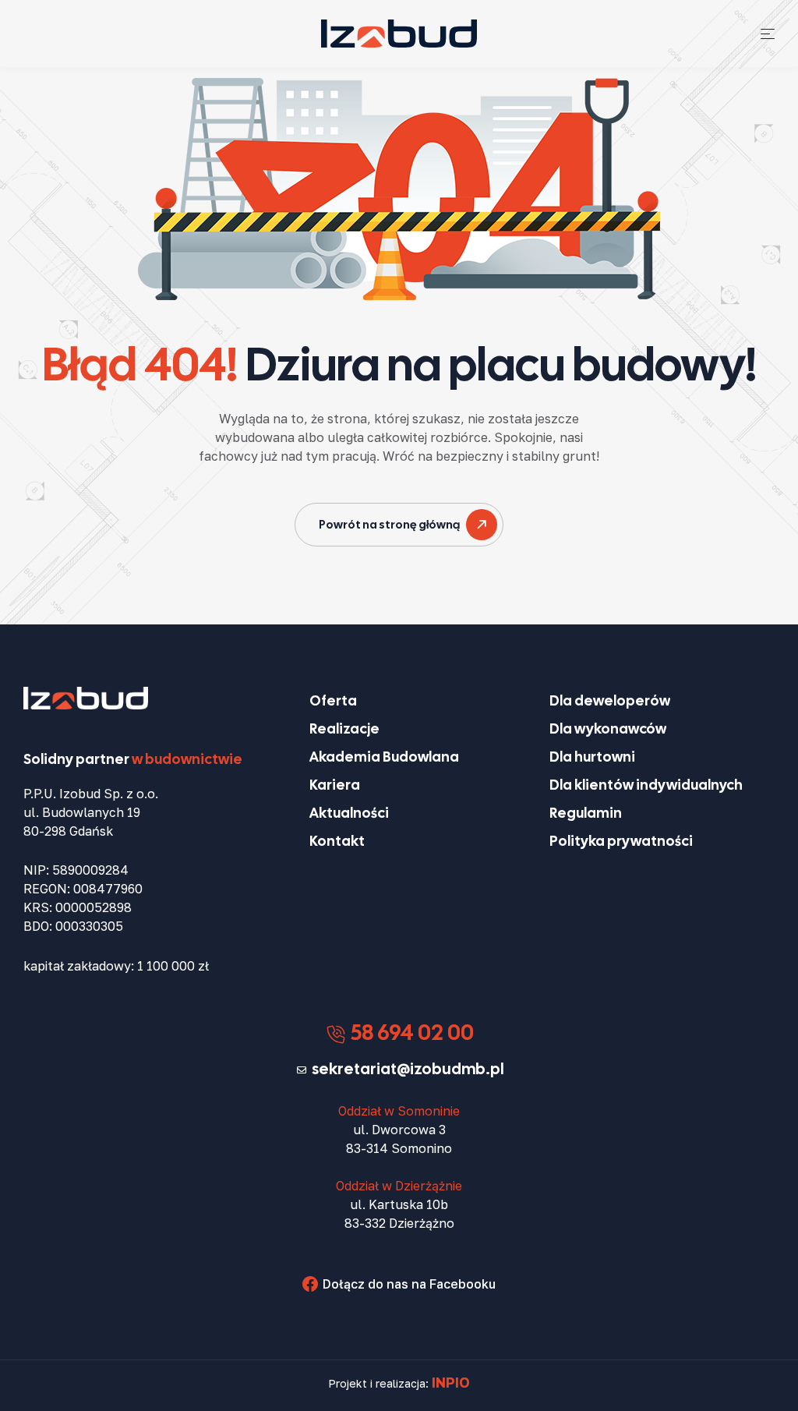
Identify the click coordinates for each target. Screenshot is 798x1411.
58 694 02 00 (410, 1032)
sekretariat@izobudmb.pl (408, 1069)
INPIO (451, 1382)
